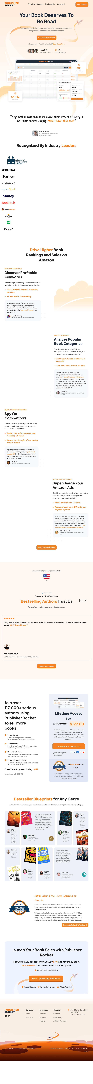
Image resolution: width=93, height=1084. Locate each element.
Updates (56, 1014)
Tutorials (31, 4)
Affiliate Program (59, 1021)
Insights (43, 1021)
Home (28, 1014)
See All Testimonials (46, 666)
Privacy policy (69, 1048)
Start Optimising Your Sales (46, 978)
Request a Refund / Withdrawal (75, 925)
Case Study (57, 1017)
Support (40, 4)
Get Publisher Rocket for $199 (68, 746)
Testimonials (50, 4)
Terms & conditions (56, 1048)
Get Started (82, 4)
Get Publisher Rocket (46, 38)
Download (61, 4)
